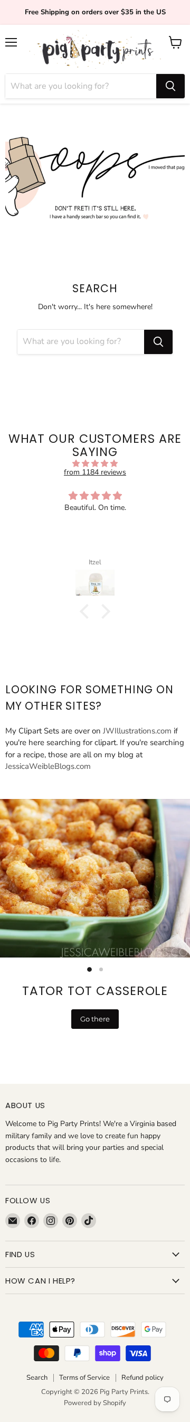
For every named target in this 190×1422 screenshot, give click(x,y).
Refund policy (142, 1377)
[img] (95, 463)
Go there (95, 1019)
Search (37, 1377)
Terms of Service (84, 1377)
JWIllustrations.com (137, 731)
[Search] (170, 86)
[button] (87, 611)
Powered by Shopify (95, 1403)
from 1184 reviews (95, 472)
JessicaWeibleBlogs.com (48, 766)
